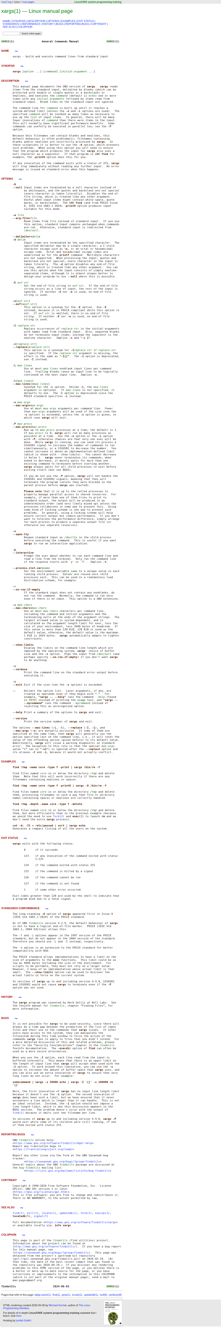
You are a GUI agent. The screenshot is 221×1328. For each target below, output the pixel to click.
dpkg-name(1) (43, 1294)
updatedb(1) (68, 1213)
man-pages (28, 1)
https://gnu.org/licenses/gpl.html (41, 1191)
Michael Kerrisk (58, 1305)
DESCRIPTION (36, 21)
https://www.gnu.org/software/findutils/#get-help (53, 1143)
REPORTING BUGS (77, 24)
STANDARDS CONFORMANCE (21, 24)
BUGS (59, 24)
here (18, 1315)
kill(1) (33, 1213)
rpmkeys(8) (115, 1294)
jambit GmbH (23, 1320)
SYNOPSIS (19, 21)
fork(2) (58, 816)
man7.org (6, 1)
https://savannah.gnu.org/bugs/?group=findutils (63, 1161)
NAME (6, 21)
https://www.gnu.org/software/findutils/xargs (80, 1222)
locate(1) (49, 1213)
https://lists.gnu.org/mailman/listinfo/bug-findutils (68, 1170)
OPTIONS (53, 21)
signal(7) (41, 1216)
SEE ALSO (9, 27)
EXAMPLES (68, 21)
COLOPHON (24, 27)
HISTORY (48, 24)
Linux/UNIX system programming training (97, 1)
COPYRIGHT (98, 24)
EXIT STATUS (85, 21)
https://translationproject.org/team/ (43, 1149)
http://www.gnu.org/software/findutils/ (45, 1246)
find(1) (18, 1112)
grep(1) (66, 1294)
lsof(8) (103, 1294)
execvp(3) (102, 1213)
